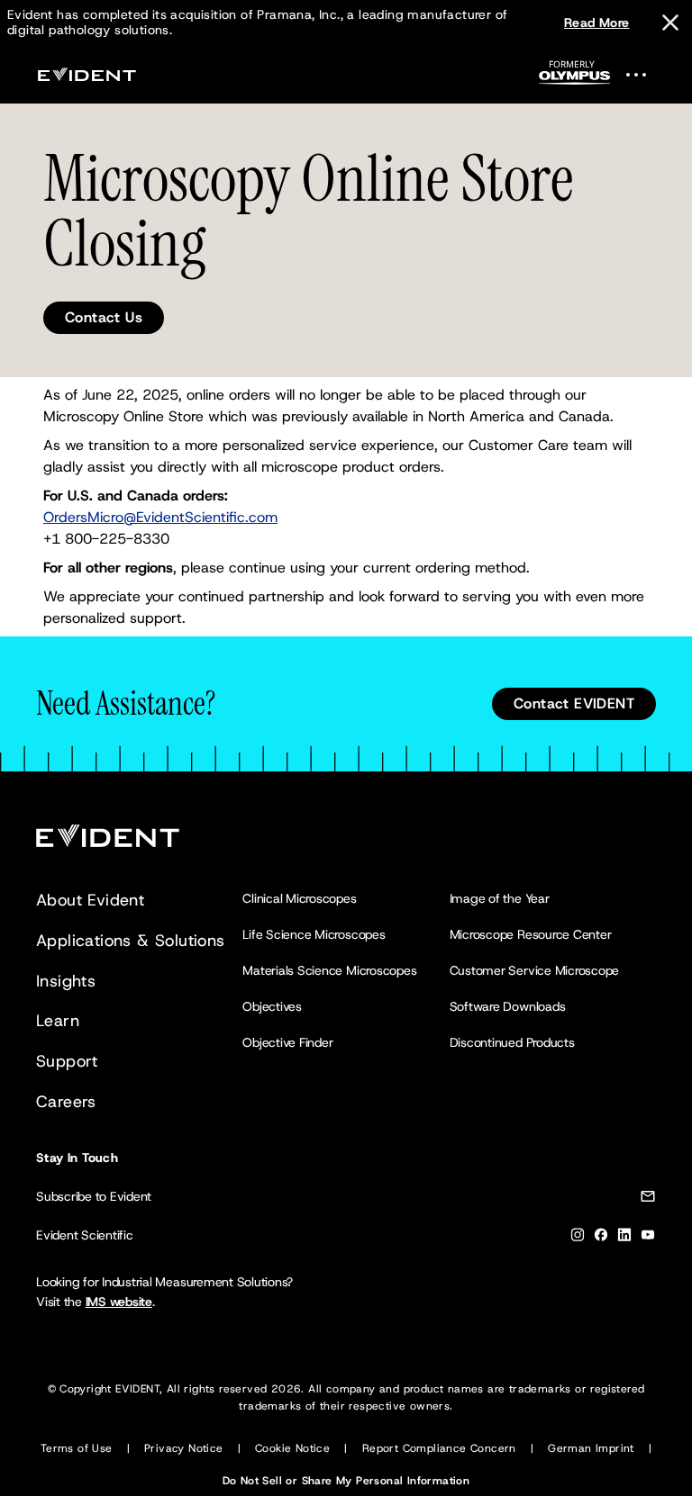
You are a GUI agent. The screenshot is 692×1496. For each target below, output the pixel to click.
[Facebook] (601, 1238)
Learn (57, 1021)
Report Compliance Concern (439, 1448)
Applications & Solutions (130, 940)
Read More (597, 22)
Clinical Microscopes (299, 898)
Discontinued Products (512, 1042)
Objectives (272, 1006)
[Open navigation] (646, 74)
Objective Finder (287, 1042)
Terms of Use (77, 1448)
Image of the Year (500, 898)
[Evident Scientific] (86, 74)
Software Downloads (508, 1006)
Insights (66, 981)
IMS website (119, 1301)
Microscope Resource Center (531, 934)
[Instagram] (577, 1238)
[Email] (648, 1199)
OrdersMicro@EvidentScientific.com (160, 517)
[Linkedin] (624, 1238)
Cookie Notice (292, 1448)
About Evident (90, 900)
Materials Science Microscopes (329, 970)
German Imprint (591, 1448)
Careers (66, 1102)
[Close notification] (670, 22)
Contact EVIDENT (574, 703)
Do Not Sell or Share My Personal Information (346, 1480)
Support (67, 1061)
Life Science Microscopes (313, 934)
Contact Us (103, 317)
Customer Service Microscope (535, 970)
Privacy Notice (183, 1448)
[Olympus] (575, 78)
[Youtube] (648, 1238)
